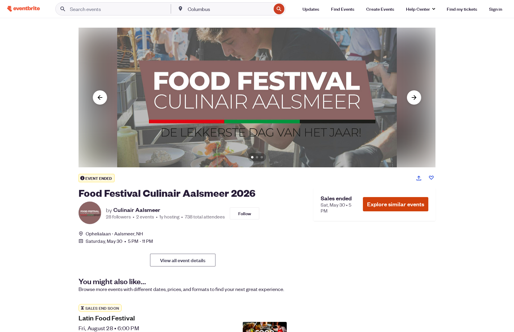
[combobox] (229, 9)
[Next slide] (414, 97)
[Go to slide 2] (257, 157)
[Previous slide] (100, 97)
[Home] (23, 8)
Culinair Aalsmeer (136, 210)
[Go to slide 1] (252, 157)
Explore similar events (395, 204)
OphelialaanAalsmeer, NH (114, 233)
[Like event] (431, 178)
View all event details (183, 260)
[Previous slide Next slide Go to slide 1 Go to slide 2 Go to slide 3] (257, 97)
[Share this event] (419, 178)
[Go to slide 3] (262, 157)
